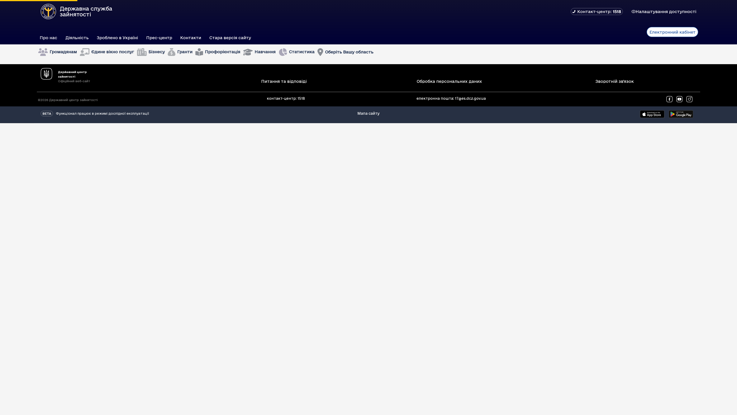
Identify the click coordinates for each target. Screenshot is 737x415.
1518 (301, 98)
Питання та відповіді (284, 81)
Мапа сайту (368, 113)
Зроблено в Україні (117, 37)
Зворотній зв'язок (614, 81)
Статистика (302, 51)
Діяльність (77, 37)
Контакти (190, 37)
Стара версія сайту (230, 37)
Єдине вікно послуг (112, 51)
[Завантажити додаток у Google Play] (681, 114)
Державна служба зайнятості (86, 11)
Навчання (265, 51)
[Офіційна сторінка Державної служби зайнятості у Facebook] (669, 98)
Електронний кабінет (672, 32)
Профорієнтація (222, 51)
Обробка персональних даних (449, 81)
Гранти (185, 51)
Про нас (48, 37)
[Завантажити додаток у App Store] (652, 114)
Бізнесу (157, 51)
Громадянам (63, 51)
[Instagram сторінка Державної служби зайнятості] (689, 98)
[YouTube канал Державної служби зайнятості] (679, 98)
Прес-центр (159, 37)
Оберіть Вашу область (349, 52)
